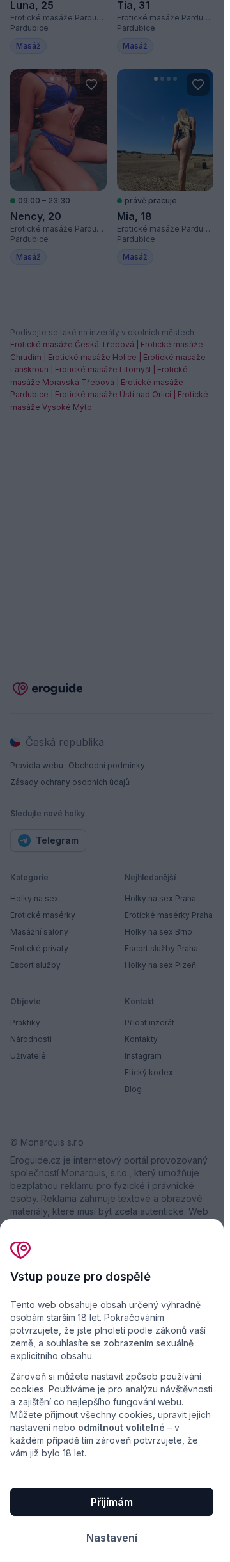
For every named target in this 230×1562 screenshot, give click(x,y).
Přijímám (112, 1501)
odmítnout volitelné (121, 1427)
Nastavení (111, 1537)
